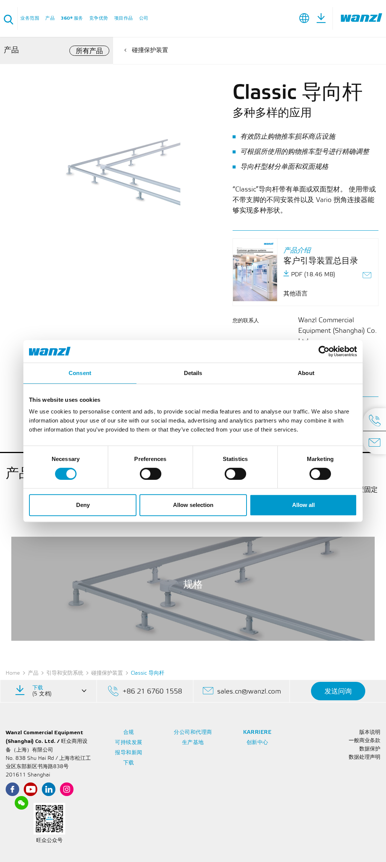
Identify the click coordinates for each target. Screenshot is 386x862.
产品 (50, 18)
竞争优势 (98, 18)
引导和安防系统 (64, 673)
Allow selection (193, 505)
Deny (83, 505)
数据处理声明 (364, 757)
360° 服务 (72, 18)
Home (13, 673)
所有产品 (89, 51)
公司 (144, 18)
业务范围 (29, 18)
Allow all (303, 505)
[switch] (150, 474)
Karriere (257, 732)
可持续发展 (128, 742)
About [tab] (306, 373)
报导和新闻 (128, 752)
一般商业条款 (364, 740)
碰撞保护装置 (150, 50)
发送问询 (338, 691)
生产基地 (193, 742)
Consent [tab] (80, 373)
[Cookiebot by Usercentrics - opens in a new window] (324, 351)
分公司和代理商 (193, 732)
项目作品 (123, 18)
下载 (128, 763)
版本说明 (369, 732)
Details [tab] (193, 373)
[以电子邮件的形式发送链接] (367, 276)
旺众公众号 (49, 840)
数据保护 (369, 749)
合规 (128, 732)
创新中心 (257, 742)
